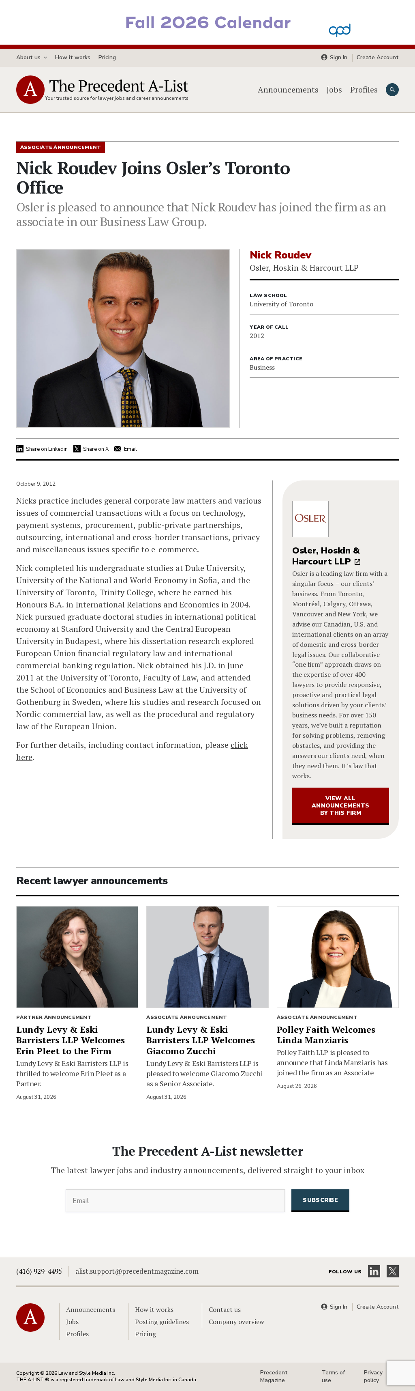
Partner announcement (54, 1017)
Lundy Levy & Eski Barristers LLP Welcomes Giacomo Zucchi (200, 1040)
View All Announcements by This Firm (341, 806)
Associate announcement (186, 1017)
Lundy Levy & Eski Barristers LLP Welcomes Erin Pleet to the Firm (70, 1040)
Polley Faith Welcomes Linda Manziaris (326, 1034)
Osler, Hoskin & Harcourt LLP (326, 556)
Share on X (96, 449)
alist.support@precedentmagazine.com (137, 1271)
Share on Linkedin (47, 449)
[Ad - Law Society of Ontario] (207, 21)
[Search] (392, 89)
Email (130, 449)
